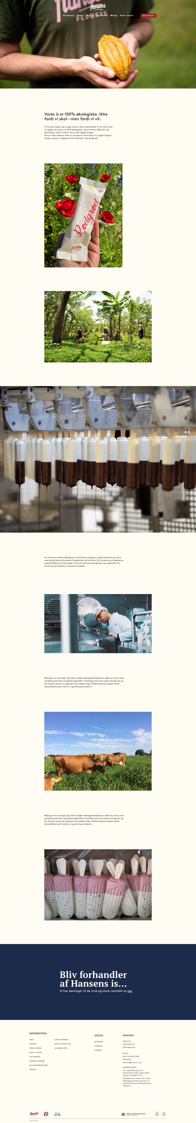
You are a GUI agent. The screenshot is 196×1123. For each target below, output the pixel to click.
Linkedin (98, 1050)
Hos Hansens (68, 16)
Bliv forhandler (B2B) (38, 1065)
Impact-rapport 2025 (62, 1044)
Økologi (113, 16)
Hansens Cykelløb (36, 1061)
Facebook (98, 1046)
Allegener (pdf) (60, 1048)
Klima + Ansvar (126, 16)
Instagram (99, 1042)
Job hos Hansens (61, 1040)
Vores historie (35, 1048)
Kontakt (32, 1069)
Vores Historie (101, 16)
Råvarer (80, 16)
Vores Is (89, 16)
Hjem (31, 1040)
